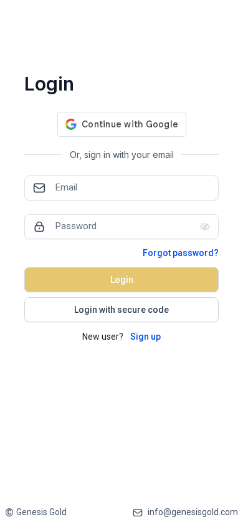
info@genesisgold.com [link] (193, 512)
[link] (36, 512)
